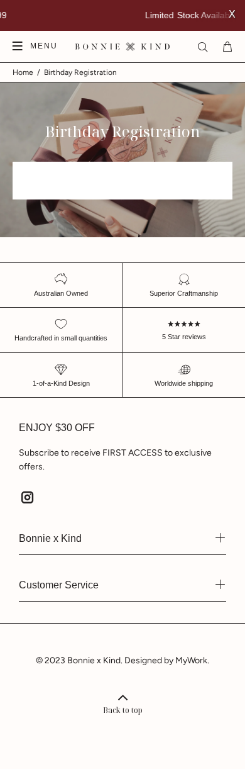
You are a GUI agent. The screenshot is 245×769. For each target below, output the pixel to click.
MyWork (191, 660)
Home (23, 72)
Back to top (123, 710)
